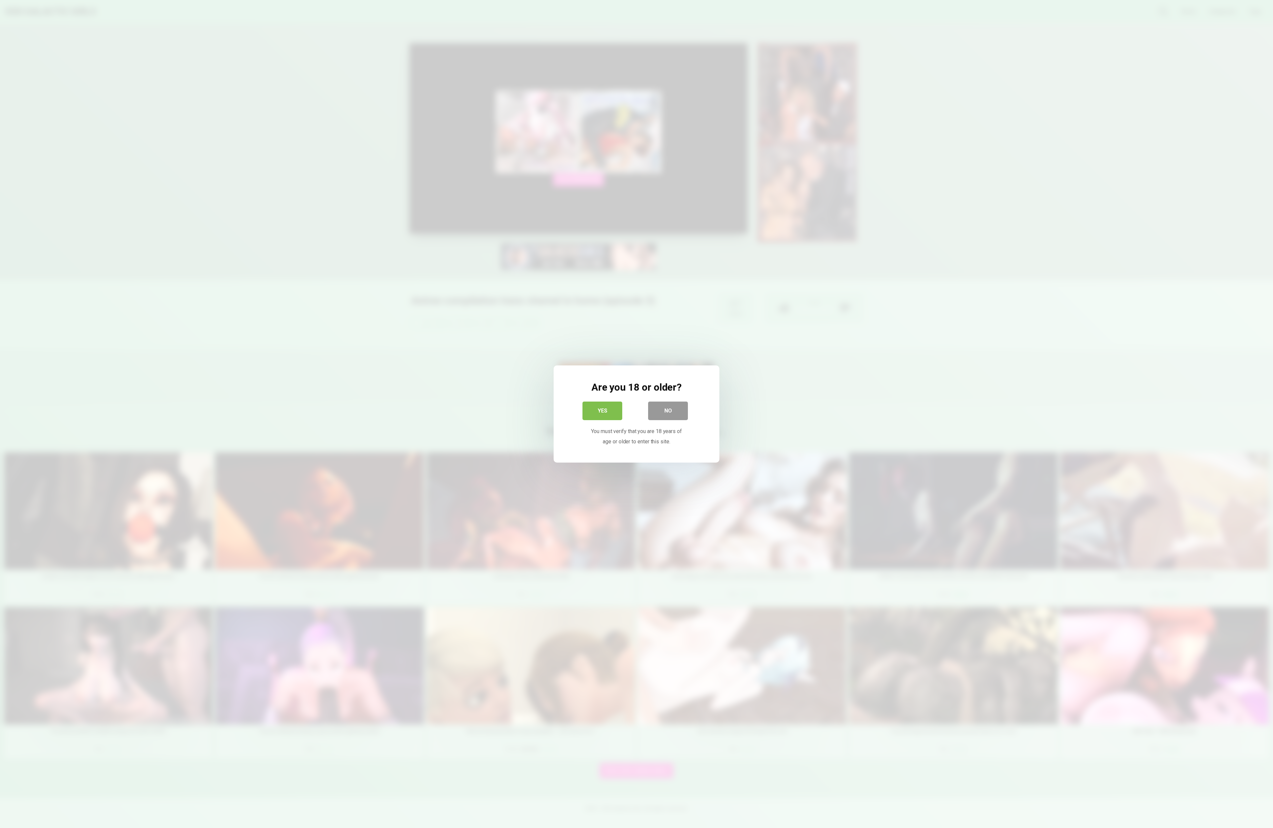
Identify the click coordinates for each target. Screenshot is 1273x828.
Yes (602, 411)
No (668, 411)
